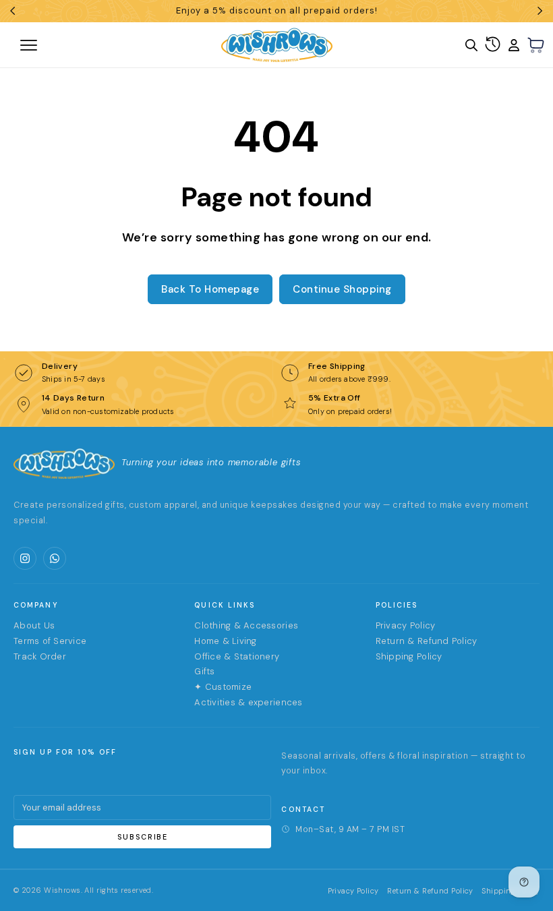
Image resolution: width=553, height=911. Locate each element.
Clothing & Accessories (246, 625)
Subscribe (142, 837)
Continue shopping (342, 289)
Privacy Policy (406, 625)
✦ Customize (223, 687)
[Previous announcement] (13, 11)
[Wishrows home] (64, 463)
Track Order (39, 656)
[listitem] (24, 558)
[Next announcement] (540, 11)
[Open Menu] (77, 45)
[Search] (471, 45)
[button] (536, 45)
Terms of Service (49, 641)
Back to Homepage (210, 289)
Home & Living (225, 641)
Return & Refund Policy (426, 641)
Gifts (204, 671)
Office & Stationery (236, 656)
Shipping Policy (409, 656)
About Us (34, 625)
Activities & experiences (248, 702)
